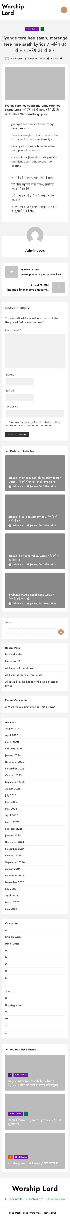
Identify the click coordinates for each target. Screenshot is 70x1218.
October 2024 (13, 855)
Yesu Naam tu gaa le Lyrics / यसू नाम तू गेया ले (34, 1122)
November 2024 (14, 849)
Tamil (8, 991)
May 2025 (11, 808)
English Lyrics (13, 937)
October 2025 (13, 775)
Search (9, 622)
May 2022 (11, 909)
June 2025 (11, 802)
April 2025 (11, 815)
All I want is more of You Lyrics (23, 675)
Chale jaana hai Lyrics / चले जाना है (33, 1163)
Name (11, 374)
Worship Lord (13, 9)
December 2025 (14, 762)
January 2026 (13, 755)
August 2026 (12, 728)
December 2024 (14, 842)
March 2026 (12, 742)
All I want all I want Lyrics (20, 668)
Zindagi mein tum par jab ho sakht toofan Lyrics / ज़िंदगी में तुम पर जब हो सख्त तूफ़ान (34, 480)
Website (12, 406)
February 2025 (13, 828)
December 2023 (14, 875)
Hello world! (12, 661)
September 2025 (15, 782)
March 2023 (12, 902)
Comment (13, 330)
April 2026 (11, 735)
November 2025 (14, 768)
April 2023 (11, 895)
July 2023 (10, 889)
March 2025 (12, 822)
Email (10, 390)
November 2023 (14, 882)
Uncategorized (13, 1005)
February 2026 (13, 748)
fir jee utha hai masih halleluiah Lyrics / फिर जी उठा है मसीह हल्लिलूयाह (33, 1083)
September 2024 (15, 862)
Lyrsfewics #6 (13, 654)
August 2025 (12, 788)
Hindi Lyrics (32, 28)
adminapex (16, 58)
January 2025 (13, 835)
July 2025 (10, 795)
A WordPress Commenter (20, 707)
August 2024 (12, 869)
